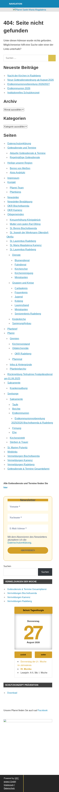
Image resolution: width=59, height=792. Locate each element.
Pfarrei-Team (17, 187)
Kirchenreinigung (24, 273)
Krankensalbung (19, 388)
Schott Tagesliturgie (33, 610)
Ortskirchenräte (20, 348)
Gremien (14, 338)
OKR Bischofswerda (18, 206)
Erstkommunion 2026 (18, 88)
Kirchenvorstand (21, 344)
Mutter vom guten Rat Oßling (25, 224)
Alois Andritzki (17, 172)
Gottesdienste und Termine (21, 147)
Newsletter (13, 197)
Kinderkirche (19, 319)
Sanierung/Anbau (21, 323)
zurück (23, 654)
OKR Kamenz (14, 210)
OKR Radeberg (23, 353)
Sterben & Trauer (19, 442)
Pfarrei (11, 333)
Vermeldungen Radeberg (20, 464)
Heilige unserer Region (19, 163)
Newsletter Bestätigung (19, 201)
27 (33, 631)
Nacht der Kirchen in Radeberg (24, 75)
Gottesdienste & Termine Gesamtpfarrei (28, 468)
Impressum (13, 178)
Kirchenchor (21, 269)
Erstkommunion (20, 413)
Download (12, 692)
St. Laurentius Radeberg (23, 241)
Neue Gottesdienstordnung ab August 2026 (30, 80)
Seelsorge (12, 393)
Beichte (16, 409)
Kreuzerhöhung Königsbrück (25, 220)
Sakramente (13, 382)
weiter (43, 654)
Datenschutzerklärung (19, 143)
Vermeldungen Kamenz (20, 460)
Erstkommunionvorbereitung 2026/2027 (28, 84)
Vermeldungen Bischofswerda (23, 456)
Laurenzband (22, 305)
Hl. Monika (26, 668)
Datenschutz (9, 788)
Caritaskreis (21, 288)
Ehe (14, 432)
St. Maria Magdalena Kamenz (26, 245)
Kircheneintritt (17, 438)
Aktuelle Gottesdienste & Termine (28, 153)
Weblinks (12, 452)
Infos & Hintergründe (21, 364)
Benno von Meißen (20, 168)
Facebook (43, 710)
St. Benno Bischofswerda (23, 228)
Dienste (16, 255)
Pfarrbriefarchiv (18, 369)
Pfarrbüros (15, 192)
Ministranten (21, 277)
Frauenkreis (21, 292)
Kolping (19, 301)
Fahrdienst (20, 264)
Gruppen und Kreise (23, 283)
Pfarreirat (17, 359)
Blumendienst (22, 260)
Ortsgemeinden (15, 214)
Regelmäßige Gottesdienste (25, 157)
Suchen (7, 566)
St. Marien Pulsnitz (17, 447)
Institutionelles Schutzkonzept (23, 92)
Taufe (15, 404)
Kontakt (11, 182)
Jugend (19, 296)
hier (5, 487)
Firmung (16, 428)
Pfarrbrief (12, 329)
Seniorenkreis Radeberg (28, 313)
